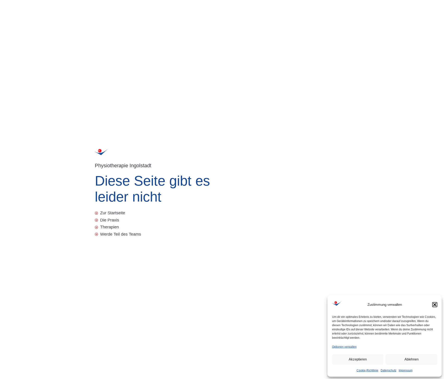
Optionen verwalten (344, 346)
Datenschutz (388, 370)
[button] (434, 304)
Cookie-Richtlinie (367, 370)
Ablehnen (411, 359)
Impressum (406, 370)
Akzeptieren (358, 359)
